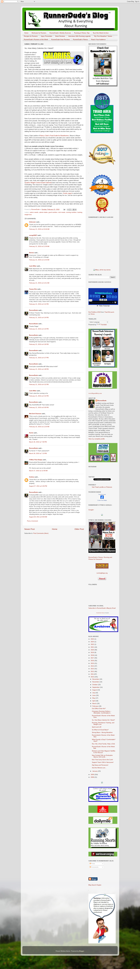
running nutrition (71, 212)
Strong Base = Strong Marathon (102, 732)
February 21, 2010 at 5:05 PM (39, 407)
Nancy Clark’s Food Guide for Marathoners (54, 135)
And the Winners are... (99, 768)
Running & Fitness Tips (82, 33)
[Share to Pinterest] (76, 210)
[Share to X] (72, 210)
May (94, 698)
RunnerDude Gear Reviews (60, 39)
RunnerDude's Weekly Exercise (60, 33)
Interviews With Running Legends (79, 36)
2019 (92, 652)
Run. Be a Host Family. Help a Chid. (103, 744)
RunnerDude (33, 310)
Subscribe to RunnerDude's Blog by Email (102, 608)
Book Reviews (60, 36)
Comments (94, 867)
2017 (92, 658)
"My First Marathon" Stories (103, 36)
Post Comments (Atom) (40, 533)
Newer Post (29, 529)
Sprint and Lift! (96, 727)
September (96, 687)
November (96, 682)
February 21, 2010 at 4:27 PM (39, 357)
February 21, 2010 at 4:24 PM (39, 317)
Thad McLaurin (109, 312)
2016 (92, 660)
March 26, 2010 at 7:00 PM (38, 442)
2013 (92, 668)
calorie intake (43, 212)
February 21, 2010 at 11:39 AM (39, 246)
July (93, 692)
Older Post (79, 529)
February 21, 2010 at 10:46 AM (39, 229)
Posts (93, 863)
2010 (92, 677)
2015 (92, 663)
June (94, 695)
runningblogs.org (102, 573)
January (95, 771)
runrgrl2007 (33, 235)
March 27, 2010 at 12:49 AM (38, 470)
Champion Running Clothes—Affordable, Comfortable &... (102, 712)
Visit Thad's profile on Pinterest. (102, 487)
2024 (92, 639)
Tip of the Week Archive (101, 33)
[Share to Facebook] (74, 210)
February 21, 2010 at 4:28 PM (39, 369)
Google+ (91, 510)
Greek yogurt (67, 193)
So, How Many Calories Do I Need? (103, 720)
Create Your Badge (102, 500)
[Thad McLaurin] (102, 498)
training (79, 212)
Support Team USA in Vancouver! (103, 762)
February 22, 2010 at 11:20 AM (39, 426)
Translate (104, 324)
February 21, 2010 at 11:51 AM (39, 283)
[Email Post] (64, 209)
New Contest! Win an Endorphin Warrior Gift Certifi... (102, 756)
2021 (92, 647)
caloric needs (34, 212)
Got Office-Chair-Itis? (99, 708)
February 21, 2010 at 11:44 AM (39, 260)
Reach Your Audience (98, 39)
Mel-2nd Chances (35, 413)
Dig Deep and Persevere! (100, 765)
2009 (92, 774)
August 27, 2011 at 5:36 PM (38, 486)
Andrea (31, 477)
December (96, 679)
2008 (92, 777)
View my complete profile (96, 439)
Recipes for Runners (31, 36)
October (95, 684)
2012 (92, 671)
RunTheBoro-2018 (94, 312)
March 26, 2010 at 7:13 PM (38, 453)
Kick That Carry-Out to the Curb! (102, 759)
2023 (92, 641)
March (94, 703)
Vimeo (92, 314)
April (94, 701)
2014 (92, 666)
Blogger (81, 951)
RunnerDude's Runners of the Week (36, 39)
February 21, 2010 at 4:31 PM (39, 384)
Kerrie (31, 433)
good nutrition (52, 212)
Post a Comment (32, 521)
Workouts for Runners (39, 33)
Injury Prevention (46, 36)
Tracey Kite (33, 289)
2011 (92, 674)
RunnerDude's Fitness (80, 39)
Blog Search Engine (94, 885)
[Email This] (68, 210)
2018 (92, 655)
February (95, 706)
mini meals (61, 212)
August (94, 690)
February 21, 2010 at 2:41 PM (39, 304)
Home (26, 33)
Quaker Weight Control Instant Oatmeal (38, 182)
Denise (31, 252)
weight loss (28, 214)
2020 (92, 650)
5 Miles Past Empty (35, 459)
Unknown (32, 222)
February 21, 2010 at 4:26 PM (39, 344)
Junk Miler (32, 266)
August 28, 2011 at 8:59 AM (38, 517)
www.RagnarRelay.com (95, 393)
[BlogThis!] (70, 210)
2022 (92, 644)
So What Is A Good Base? (100, 730)
